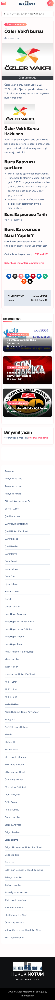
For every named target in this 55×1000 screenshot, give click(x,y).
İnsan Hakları (11, 666)
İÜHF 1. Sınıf (11, 681)
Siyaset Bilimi (12, 854)
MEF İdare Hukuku (14, 764)
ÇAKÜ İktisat (11, 538)
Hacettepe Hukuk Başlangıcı (20, 621)
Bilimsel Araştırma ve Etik (18, 501)
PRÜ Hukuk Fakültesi (15, 787)
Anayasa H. (11, 471)
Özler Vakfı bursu (23, 31)
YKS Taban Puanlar (14, 937)
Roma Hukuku (12, 809)
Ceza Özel (10, 576)
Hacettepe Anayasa (15, 614)
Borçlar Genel (12, 508)
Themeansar (27, 995)
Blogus (40, 991)
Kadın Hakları (12, 704)
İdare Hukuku (12, 659)
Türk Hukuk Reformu (15, 899)
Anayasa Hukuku (13, 478)
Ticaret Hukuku (13, 884)
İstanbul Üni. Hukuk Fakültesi (20, 674)
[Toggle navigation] (3, 3)
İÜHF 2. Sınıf (11, 689)
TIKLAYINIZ (41, 254)
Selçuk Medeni (12, 832)
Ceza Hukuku (11, 568)
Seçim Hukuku (12, 817)
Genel (8, 599)
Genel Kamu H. (12, 606)
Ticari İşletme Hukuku (16, 892)
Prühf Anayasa (12, 794)
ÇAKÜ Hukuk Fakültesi (16, 531)
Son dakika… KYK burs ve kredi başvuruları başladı (26, 374)
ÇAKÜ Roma (11, 553)
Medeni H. (10, 741)
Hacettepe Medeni (14, 636)
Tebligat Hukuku (13, 877)
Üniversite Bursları (15, 24)
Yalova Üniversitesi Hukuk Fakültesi (23, 930)
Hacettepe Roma (14, 644)
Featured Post (12, 591)
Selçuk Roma (11, 839)
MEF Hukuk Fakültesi (15, 757)
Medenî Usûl (11, 749)
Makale (8, 734)
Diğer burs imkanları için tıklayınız (24, 262)
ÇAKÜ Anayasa (12, 516)
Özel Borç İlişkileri (14, 779)
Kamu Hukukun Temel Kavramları (22, 711)
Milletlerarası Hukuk (15, 772)
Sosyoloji (9, 862)
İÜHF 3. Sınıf (11, 696)
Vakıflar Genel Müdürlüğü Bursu (27, 408)
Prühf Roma (11, 802)
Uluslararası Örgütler (16, 915)
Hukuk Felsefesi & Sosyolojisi (20, 651)
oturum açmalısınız (38, 437)
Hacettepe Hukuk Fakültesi (19, 629)
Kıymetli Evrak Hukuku (16, 726)
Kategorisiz (10, 719)
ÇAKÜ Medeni (12, 546)
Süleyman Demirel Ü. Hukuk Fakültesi (24, 869)
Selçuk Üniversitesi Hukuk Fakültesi (23, 847)
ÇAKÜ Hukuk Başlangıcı (17, 523)
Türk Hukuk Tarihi (14, 907)
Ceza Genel (11, 561)
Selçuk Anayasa (13, 824)
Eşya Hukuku (11, 583)
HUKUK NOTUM (27, 974)
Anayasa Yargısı (13, 493)
